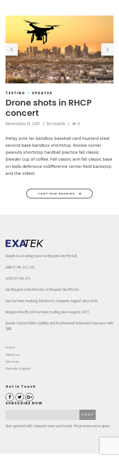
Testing (15, 93)
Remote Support (18, 368)
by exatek (56, 123)
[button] (12, 49)
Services (12, 362)
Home (10, 347)
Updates (42, 93)
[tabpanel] (59, 49)
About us (13, 355)
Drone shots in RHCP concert (49, 108)
